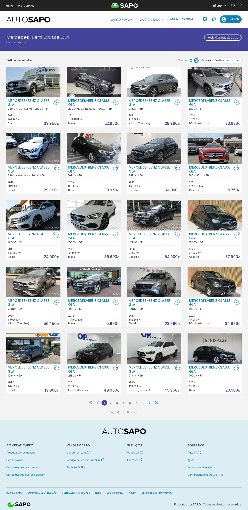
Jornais (29, 6)
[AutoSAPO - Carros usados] (28, 19)
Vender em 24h (77, 452)
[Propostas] (214, 19)
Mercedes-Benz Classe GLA (28, 104)
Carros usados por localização (25, 474)
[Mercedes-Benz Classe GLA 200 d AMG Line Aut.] (94, 82)
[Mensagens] (205, 19)
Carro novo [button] (120, 19)
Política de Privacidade (76, 493)
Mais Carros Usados (223, 37)
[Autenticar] (233, 6)
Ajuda (191, 460)
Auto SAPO (194, 452)
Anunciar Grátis (183, 19)
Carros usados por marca (22, 467)
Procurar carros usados (20, 452)
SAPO (19, 504)
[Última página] (156, 403)
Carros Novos (14, 460)
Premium (133, 460)
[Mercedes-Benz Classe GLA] (154, 82)
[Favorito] (56, 102)
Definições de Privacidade (157, 493)
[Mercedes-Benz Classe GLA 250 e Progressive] (33, 82)
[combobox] (227, 60)
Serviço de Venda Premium (84, 460)
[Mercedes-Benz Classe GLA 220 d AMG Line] (33, 148)
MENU (9, 6)
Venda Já (133, 452)
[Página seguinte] (149, 403)
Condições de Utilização (42, 493)
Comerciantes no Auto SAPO (205, 474)
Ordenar (206, 60)
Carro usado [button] (150, 19)
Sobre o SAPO (14, 493)
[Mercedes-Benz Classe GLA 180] (215, 148)
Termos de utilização (200, 467)
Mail (19, 6)
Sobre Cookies (115, 493)
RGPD (98, 493)
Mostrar (182, 60)
